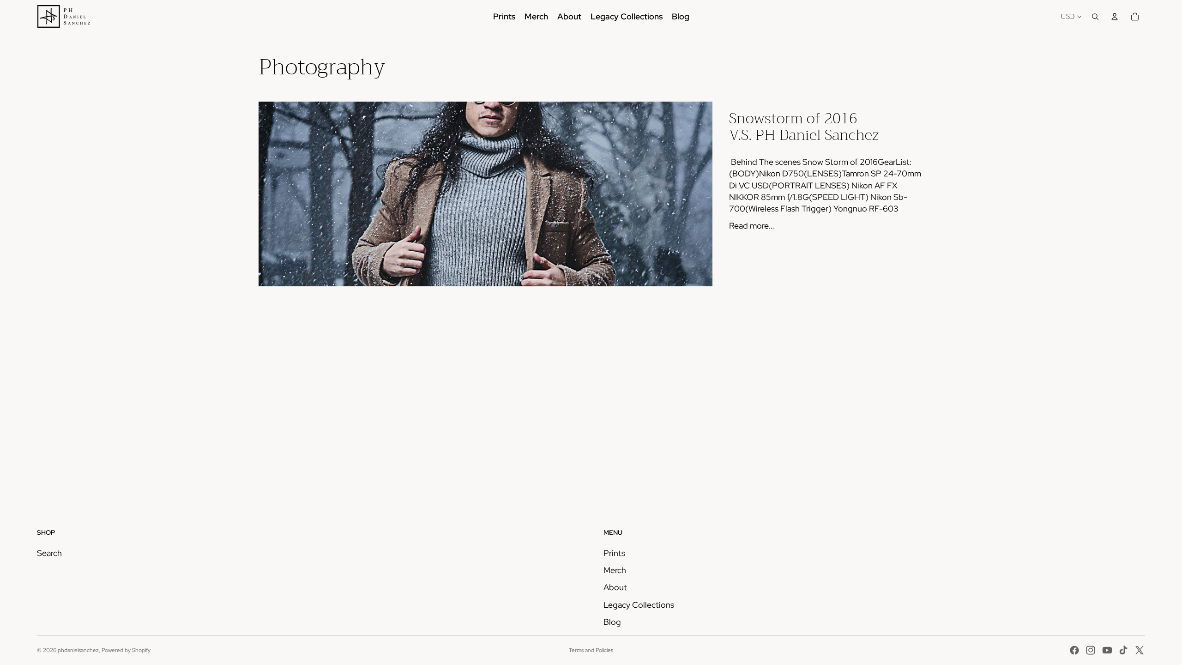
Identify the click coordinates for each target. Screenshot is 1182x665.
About (615, 587)
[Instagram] (1090, 650)
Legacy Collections (638, 604)
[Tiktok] (1123, 650)
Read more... (752, 225)
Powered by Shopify (126, 650)
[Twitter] (1139, 650)
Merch (614, 570)
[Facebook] (1074, 650)
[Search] (1095, 16)
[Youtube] (1107, 650)
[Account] (1114, 16)
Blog (612, 622)
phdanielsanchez (78, 650)
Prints (614, 553)
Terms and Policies (591, 650)
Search (49, 553)
